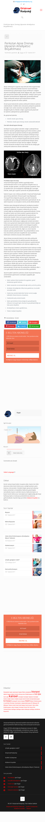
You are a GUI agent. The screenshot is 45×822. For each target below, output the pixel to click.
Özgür (21, 52)
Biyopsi (6, 447)
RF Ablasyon (34, 703)
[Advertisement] (22, 386)
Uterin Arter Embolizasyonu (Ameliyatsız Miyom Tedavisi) (22, 767)
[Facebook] (21, 4)
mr (4, 703)
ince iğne (37, 694)
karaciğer (20, 697)
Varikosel (21, 707)
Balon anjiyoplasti (26, 692)
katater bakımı (11, 699)
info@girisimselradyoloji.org (23, 1)
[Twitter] (24, 4)
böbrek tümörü (14, 694)
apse (11, 692)
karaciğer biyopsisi (28, 697)
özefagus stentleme (35, 709)
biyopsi (36, 691)
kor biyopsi (8, 701)
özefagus (13, 709)
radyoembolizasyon (26, 703)
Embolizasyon (28, 694)
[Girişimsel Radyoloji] (22, 10)
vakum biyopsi (15, 707)
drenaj (20, 694)
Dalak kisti (11, 784)
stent (14, 705)
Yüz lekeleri (11, 777)
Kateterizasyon (18, 699)
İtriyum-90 (6, 711)
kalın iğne (6, 697)
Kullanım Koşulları (32, 498)
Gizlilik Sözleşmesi (11, 757)
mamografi (14, 701)
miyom (27, 701)
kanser (13, 696)
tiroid (17, 705)
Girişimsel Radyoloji (11, 753)
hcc (33, 694)
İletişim (28, 808)
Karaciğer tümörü (13, 787)
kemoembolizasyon (35, 699)
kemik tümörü (26, 699)
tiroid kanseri (28, 705)
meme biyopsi (21, 701)
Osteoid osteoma (13, 790)
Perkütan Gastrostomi (15, 703)
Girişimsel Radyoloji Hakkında (15, 806)
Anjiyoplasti (6, 692)
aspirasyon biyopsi (17, 692)
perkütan (7, 703)
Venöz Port (26, 707)
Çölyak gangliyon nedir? (12, 748)
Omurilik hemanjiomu (14, 780)
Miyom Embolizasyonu (35, 701)
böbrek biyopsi (7, 694)
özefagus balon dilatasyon (23, 709)
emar (23, 694)
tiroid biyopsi (22, 705)
